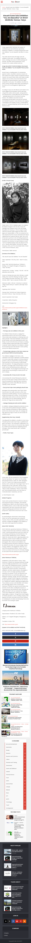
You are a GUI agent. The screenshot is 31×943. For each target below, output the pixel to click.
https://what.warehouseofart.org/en (10, 554)
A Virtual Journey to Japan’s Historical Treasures (17, 902)
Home (3, 7)
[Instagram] (5, 921)
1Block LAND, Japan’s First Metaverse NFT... (17, 850)
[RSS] (24, 921)
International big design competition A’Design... (17, 858)
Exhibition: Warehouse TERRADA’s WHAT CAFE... (17, 699)
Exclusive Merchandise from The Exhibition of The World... (12, 735)
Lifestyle (26, 724)
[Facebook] (13, 921)
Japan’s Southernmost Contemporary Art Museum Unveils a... (16, 728)
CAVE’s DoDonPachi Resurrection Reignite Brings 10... (19, 818)
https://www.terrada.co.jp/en (11, 624)
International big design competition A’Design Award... (17, 908)
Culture (22, 724)
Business (16, 822)
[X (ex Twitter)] (9, 921)
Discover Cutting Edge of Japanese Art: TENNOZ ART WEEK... (16, 706)
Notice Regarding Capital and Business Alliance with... (19, 827)
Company (6, 933)
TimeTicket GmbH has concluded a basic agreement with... (16, 895)
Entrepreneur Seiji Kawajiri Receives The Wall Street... (15, 718)
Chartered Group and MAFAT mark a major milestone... (17, 888)
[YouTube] (17, 921)
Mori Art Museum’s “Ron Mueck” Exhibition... (17, 711)
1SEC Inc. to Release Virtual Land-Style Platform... (17, 873)
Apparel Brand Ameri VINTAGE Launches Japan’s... (17, 866)
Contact (6, 935)
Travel (13, 725)
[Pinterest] (20, 921)
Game (19, 732)
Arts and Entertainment (15, 13)
